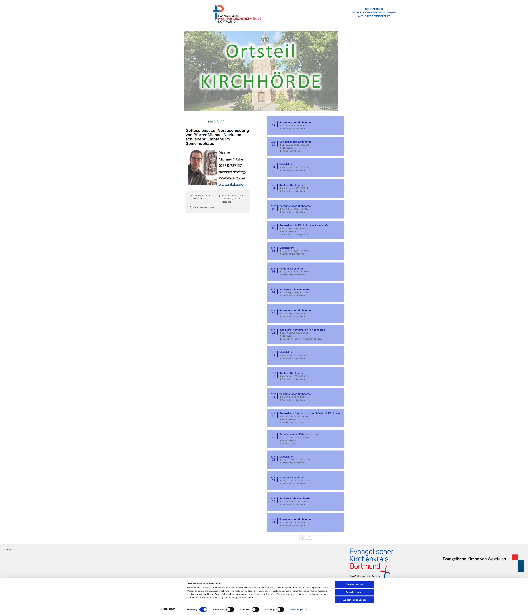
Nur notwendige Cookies (354, 600)
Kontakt (8, 549)
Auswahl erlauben (354, 592)
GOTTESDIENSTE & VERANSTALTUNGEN (374, 12)
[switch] (230, 609)
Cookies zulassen (354, 584)
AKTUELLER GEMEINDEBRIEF (374, 16)
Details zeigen (296, 609)
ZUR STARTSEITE (374, 9)
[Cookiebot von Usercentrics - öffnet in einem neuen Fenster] (168, 610)
